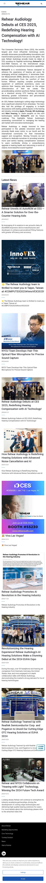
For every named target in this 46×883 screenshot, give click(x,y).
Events (4, 12)
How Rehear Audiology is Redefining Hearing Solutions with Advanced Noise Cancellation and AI (22, 458)
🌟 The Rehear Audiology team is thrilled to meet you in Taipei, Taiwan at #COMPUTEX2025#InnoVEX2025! (23, 288)
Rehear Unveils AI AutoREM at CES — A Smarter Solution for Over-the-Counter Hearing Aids (23, 212)
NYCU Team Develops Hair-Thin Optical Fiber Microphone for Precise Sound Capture (23, 354)
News (3, 841)
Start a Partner (6, 845)
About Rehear (6, 826)
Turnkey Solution (7, 837)
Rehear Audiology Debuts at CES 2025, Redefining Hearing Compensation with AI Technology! (21, 30)
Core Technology (7, 833)
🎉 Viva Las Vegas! (13, 535)
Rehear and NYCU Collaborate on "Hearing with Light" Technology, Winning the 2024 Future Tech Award (23, 787)
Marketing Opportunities (10, 830)
